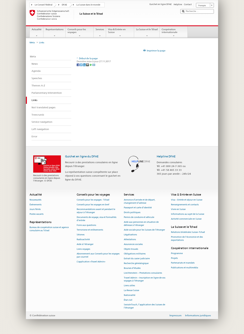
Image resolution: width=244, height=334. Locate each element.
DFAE (64, 4)
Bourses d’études (132, 268)
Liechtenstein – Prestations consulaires (143, 273)
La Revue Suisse (131, 290)
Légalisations (130, 234)
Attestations (130, 239)
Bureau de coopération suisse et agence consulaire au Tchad (49, 229)
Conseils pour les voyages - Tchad (93, 200)
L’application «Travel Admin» (91, 261)
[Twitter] (81, 64)
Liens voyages (83, 249)
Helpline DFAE (166, 156)
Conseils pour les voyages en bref (93, 204)
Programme (177, 253)
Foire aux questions (86, 225)
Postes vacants (36, 214)
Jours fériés (35, 209)
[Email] (93, 64)
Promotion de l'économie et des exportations (187, 238)
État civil (128, 300)
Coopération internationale (169, 30)
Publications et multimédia (184, 267)
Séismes (80, 234)
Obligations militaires (135, 254)
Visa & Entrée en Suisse (117, 30)
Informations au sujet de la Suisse (187, 214)
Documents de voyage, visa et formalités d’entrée (96, 219)
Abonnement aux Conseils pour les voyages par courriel (98, 255)
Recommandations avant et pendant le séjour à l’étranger (96, 211)
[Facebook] (78, 64)
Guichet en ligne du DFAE (82, 156)
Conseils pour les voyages (77, 30)
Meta (32, 42)
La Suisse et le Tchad (147, 29)
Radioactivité (83, 239)
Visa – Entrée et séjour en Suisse (186, 200)
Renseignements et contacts (185, 204)
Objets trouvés (131, 249)
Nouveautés (35, 200)
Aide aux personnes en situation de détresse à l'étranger (141, 223)
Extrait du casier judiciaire (137, 258)
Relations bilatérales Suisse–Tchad (188, 232)
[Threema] (87, 64)
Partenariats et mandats (183, 263)
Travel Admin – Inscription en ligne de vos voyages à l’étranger (144, 279)
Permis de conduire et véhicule (139, 217)
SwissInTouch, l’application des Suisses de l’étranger (144, 306)
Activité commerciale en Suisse (186, 219)
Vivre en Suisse (178, 209)
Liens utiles (129, 285)
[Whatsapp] (90, 64)
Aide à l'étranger (85, 244)
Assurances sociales (133, 244)
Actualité (36, 29)
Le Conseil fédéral (43, 4)
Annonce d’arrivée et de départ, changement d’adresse (139, 201)
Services (100, 29)
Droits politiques (132, 212)
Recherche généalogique (136, 263)
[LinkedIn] (84, 64)
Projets (174, 258)
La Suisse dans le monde (88, 4)
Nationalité (129, 295)
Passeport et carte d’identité (138, 207)
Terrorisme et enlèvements (90, 230)
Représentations (55, 29)
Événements (35, 204)
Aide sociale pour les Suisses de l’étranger (144, 230)
